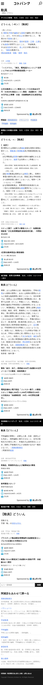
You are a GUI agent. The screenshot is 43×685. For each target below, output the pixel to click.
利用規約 (3, 673)
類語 (3, 53)
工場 (32, 41)
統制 (22, 188)
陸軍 (15, 157)
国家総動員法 (12, 120)
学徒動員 (34, 120)
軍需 (8, 174)
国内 (21, 41)
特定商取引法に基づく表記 (15, 673)
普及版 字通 (5, 507)
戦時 (23, 33)
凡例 (24, 63)
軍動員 (12, 151)
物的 (23, 148)
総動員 (8, 53)
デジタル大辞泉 (6, 18)
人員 (37, 41)
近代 (35, 325)
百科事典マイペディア (9, 421)
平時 (10, 33)
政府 (6, 44)
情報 (20, 63)
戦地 (10, 39)
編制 (16, 33)
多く (21, 47)
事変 (26, 174)
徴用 (20, 53)
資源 (26, 41)
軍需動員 (20, 151)
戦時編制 (13, 123)
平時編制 (5, 123)
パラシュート (24, 120)
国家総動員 (19, 345)
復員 (12, 450)
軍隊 (5, 33)
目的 (8, 47)
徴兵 (25, 53)
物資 (39, 308)
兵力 (24, 336)
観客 (8, 50)
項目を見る (16, 523)
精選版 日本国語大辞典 (9, 130)
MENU (2, 3)
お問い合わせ (28, 673)
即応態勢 (26, 342)
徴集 (15, 53)
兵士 (21, 36)
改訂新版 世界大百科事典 (10, 275)
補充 (35, 336)
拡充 (30, 336)
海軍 (15, 159)
